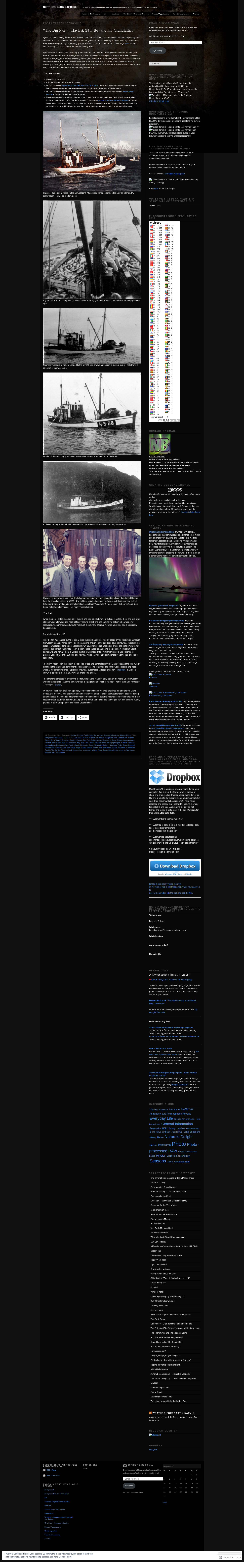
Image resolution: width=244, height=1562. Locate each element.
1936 (71, 738)
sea (100, 748)
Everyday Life (161, 1118)
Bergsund (109, 738)
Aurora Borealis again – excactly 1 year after (170, 1374)
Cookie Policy (65, 1557)
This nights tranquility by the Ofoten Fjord (169, 1401)
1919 (61, 738)
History (122, 735)
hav (53, 743)
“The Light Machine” (160, 1305)
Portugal (131, 745)
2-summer (163, 1110)
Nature (160, 1137)
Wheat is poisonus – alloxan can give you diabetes (58, 1518)
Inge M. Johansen (69, 743)
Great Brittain (117, 740)
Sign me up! (157, 50)
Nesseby (131, 743)
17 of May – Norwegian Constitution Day (169, 1201)
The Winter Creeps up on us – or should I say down (174, 1378)
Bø (97, 738)
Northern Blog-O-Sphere (60, 7)
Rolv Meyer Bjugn (73, 748)
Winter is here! (157, 1292)
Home (84, 14)
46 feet (85, 738)
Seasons (158, 1160)
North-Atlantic (74, 745)
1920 (66, 738)
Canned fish (122, 738)
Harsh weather (128, 740)
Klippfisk (98, 743)
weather (122, 750)
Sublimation (130, 748)
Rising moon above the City (163, 1274)
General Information (111, 735)
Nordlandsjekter (62, 745)
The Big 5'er (55, 750)
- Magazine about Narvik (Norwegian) (170, 979)
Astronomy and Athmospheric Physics (170, 1113)
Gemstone (107, 740)
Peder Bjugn (122, 745)
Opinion (153, 1145)
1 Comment (60, 752)
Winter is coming (158, 1182)
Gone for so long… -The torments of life (168, 1191)
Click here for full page (159, 101)
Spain (114, 748)
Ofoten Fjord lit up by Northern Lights (167, 1296)
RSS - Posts (51, 1470)
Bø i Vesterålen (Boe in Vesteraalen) (167, 728)
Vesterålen (87, 750)
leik (108, 743)
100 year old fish (51, 738)
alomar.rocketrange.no (174, 174)
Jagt (82, 743)
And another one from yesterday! (165, 1346)
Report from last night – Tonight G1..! (167, 1342)
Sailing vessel (86, 748)
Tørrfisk (47, 750)
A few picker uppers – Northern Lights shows (171, 1314)
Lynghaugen (115, 743)
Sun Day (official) (158, 1242)
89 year (92, 738)
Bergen (101, 738)
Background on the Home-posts (56, 1494)
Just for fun (176, 1132)
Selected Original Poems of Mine (57, 1501)
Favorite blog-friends (181, 14)
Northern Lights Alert (160, 1387)
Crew (53, 740)
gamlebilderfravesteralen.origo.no (113, 100)
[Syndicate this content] (150, 1413)
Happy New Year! (158, 1260)
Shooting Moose (158, 1223)
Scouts (95, 748)
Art (105, 14)
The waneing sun (158, 1283)
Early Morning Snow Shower (163, 1187)
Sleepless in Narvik (159, 1233)
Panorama (164, 1144)
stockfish (121, 670)
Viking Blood (102, 750)
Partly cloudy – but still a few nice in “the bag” (171, 1360)
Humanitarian (192, 1128)
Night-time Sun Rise (160, 1210)
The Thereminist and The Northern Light (169, 1333)
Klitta (127, 43)
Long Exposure (192, 1131)
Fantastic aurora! (158, 1351)
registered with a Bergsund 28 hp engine (79, 85)
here (156, 188)
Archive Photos (77, 735)
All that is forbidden (159, 1369)
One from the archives (160, 1269)
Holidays (181, 1128)
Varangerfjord (66, 750)
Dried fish (65, 740)
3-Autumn (174, 1109)
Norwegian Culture (101, 745)
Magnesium (48, 1513)
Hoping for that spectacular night (165, 1365)
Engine (73, 740)
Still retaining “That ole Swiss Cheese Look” (170, 1278)
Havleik (58, 743)
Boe (115, 738)
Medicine (115, 14)
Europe (79, 740)
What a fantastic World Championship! (168, 1237)
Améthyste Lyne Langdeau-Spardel (166, 644)
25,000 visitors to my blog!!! (163, 1301)
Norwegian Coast (86, 745)
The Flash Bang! (158, 1319)
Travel (170, 1161)
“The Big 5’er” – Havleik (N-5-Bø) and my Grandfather (88, 30)
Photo (128, 735)
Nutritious (113, 745)
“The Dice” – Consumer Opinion (136, 14)
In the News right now (160, 1132)
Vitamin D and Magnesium (54, 1509)
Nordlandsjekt (50, 745)
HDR (164, 1128)
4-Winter (187, 1109)
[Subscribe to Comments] (44, 1475)
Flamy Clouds (157, 1392)
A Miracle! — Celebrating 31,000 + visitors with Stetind (175, 1246)
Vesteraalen (77, 750)
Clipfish (131, 738)
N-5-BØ (124, 743)
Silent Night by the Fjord (161, 1397)
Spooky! (154, 1287)
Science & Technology (178, 1156)
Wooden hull (49, 752)
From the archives (96, 735)
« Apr (165, 1502)
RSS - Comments (53, 1475)
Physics (160, 1155)
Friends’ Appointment (160, 14)
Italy (78, 743)
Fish (88, 740)
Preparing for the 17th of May (164, 1205)
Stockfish (121, 748)
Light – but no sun (159, 1264)
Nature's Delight (179, 1136)
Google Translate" (179, 1084)
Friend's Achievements (184, 1119)
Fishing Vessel (96, 740)
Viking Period (113, 750)
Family (86, 735)
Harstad (48, 743)
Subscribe (129, 1486)
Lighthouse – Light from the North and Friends (171, 1324)
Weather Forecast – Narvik (174, 1413)
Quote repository (50, 1531)
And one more (157, 1310)
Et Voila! (154, 1383)
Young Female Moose (160, 1219)
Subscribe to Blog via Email (138, 1466)
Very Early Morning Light (162, 1228)
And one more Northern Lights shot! (167, 1337)
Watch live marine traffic (160, 1048)
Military (153, 1137)
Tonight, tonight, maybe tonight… (165, 1356)
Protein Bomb (60, 748)
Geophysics (155, 1128)
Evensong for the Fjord (161, 1196)
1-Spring (154, 1109)
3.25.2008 (77, 738)
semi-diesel (107, 748)
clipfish (58, 685)
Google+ (153, 1449)
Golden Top (156, 1251)
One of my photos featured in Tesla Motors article (172, 1178)
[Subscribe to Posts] (44, 1470)
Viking (94, 750)
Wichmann (130, 750)
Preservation (49, 748)
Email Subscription (164, 23)
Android (196, 14)
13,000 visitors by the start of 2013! (166, 1255)
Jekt (86, 743)
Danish (58, 740)
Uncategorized (182, 1161)
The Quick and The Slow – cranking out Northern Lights (175, 1328)
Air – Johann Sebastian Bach (164, 1214)
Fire (84, 740)
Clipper (47, 740)
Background (95, 14)
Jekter (91, 743)
